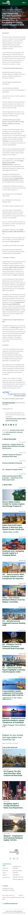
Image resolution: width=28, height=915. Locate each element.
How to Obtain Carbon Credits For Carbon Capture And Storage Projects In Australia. (13, 505)
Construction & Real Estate (14, 9)
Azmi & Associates (11, 432)
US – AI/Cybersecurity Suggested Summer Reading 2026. (13, 623)
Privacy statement (17, 911)
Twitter (14, 858)
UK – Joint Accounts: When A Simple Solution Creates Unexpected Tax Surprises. (13, 576)
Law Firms (16, 875)
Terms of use (9, 911)
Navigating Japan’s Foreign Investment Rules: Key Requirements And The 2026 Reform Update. (14, 808)
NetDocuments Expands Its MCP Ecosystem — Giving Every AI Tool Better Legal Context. (12, 477)
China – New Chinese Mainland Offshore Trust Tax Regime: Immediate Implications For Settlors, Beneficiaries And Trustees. (13, 602)
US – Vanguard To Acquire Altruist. (12, 469)
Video (4, 873)
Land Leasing (6, 434)
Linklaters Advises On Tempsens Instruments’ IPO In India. (12, 455)
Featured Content (15, 430)
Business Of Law (18, 877)
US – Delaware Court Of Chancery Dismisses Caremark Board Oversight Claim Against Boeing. (13, 647)
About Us (5, 868)
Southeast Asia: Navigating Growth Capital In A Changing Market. (13, 553)
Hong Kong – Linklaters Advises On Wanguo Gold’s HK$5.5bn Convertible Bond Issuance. (13, 446)
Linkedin (10, 858)
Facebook (17, 858)
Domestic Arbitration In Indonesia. (12, 463)
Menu (24, 2)
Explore (5, 870)
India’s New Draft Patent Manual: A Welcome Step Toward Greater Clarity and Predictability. (13, 528)
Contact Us (6, 877)
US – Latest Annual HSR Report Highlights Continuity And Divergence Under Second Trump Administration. (13, 672)
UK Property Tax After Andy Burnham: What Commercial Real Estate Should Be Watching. (13, 774)
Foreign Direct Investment (9, 11)
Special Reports (18, 879)
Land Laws (19, 432)
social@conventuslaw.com (11, 903)
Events (4, 875)
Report (22, 430)
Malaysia (19, 11)
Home (3, 9)
